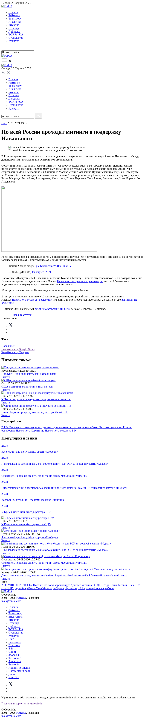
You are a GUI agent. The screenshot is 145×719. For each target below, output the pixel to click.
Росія (51, 585)
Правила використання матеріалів (21, 703)
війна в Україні (36, 588)
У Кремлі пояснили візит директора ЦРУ (26, 524)
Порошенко (40, 585)
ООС (4, 588)
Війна (12, 648)
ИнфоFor (13, 677)
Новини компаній (19, 667)
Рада (106, 585)
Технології (14, 658)
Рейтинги (14, 15)
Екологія (13, 664)
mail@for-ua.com (11, 600)
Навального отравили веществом (32, 299)
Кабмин (122, 585)
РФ (24, 585)
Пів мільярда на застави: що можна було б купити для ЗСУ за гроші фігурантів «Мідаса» (54, 549)
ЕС (94, 585)
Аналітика (14, 21)
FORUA (21, 597)
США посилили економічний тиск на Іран (27, 386)
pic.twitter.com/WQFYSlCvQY (54, 265)
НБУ (137, 585)
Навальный (8, 345)
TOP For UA (15, 34)
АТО (4, 585)
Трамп (60, 588)
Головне (13, 12)
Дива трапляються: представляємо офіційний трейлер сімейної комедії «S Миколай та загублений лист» (64, 575)
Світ (11, 638)
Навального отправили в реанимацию (80, 281)
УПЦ (11, 585)
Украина (87, 585)
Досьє (12, 674)
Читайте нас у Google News (17, 349)
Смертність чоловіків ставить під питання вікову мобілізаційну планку (44, 562)
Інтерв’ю (13, 24)
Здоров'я (13, 654)
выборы (109, 588)
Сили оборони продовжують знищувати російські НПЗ (34, 412)
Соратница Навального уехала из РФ (53, 430)
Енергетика (15, 616)
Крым (113, 585)
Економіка (14, 642)
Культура (13, 40)
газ (75, 588)
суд (17, 588)
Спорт (12, 651)
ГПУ (11, 588)
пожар (90, 588)
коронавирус (62, 585)
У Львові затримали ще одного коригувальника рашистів (36, 399)
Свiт (4, 123)
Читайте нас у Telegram (15, 352)
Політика (14, 645)
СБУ (29, 585)
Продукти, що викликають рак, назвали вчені (28, 373)
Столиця (13, 28)
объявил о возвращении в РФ (52, 308)
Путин (69, 588)
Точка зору (15, 18)
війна (22, 588)
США (18, 585)
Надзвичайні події (19, 670)
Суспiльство (15, 37)
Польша (99, 588)
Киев (131, 585)
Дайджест (14, 31)
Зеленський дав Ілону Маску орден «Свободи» (29, 537)
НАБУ (81, 588)
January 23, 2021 (41, 271)
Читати (5, 376)
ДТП (100, 585)
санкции (50, 588)
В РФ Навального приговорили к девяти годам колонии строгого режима (46, 427)
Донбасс (76, 585)
